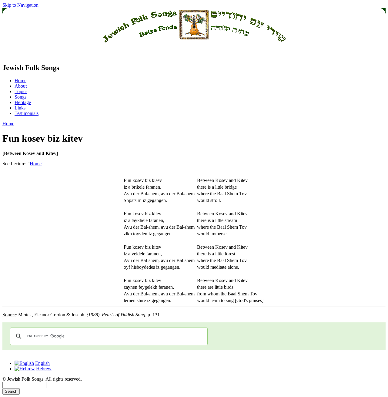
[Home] (194, 54)
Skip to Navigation (20, 5)
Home (20, 80)
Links (20, 107)
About (21, 86)
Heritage (23, 102)
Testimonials (26, 113)
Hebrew (44, 368)
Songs (20, 96)
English (42, 363)
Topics (21, 91)
